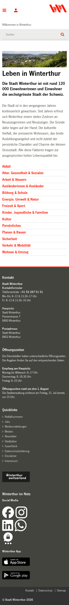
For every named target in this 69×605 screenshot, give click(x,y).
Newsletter (11, 436)
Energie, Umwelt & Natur (20, 199)
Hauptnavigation (4, 10)
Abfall (6, 166)
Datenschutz (45, 590)
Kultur (6, 219)
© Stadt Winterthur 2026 (17, 599)
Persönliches (11, 226)
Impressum (11, 460)
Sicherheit (9, 239)
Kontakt (29, 590)
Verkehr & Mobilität (16, 245)
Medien (9, 431)
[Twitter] (27, 517)
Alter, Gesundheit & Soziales (22, 173)
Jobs (7, 421)
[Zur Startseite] (51, 8)
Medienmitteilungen (16, 426)
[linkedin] (8, 530)
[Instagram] (21, 517)
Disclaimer (11, 455)
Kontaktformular (12, 287)
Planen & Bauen (14, 232)
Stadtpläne (11, 441)
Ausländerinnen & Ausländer (23, 186)
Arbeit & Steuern (14, 180)
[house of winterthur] (16, 481)
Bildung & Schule (14, 193)
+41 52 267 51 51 (31, 292)
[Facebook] (8, 517)
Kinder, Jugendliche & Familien (25, 212)
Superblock (11, 446)
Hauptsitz (8, 308)
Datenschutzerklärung (17, 451)
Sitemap (61, 590)
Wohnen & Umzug (15, 252)
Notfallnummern (14, 416)
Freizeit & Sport (13, 206)
